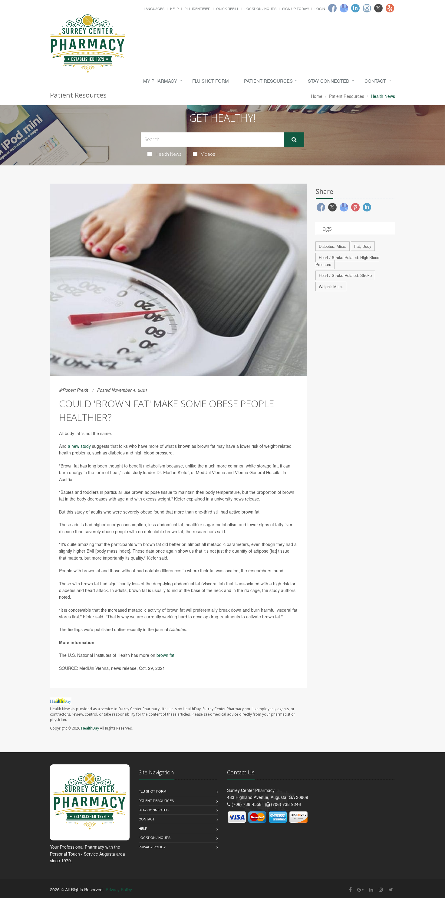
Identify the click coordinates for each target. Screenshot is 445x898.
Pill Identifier (197, 8)
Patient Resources (268, 81)
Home (316, 96)
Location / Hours (260, 8)
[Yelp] (390, 8)
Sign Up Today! (295, 8)
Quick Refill (227, 8)
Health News (169, 154)
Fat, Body (362, 246)
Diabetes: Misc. (332, 246)
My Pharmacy (160, 81)
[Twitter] (378, 8)
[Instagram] (367, 8)
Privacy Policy (152, 846)
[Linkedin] (355, 8)
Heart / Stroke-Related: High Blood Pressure (347, 260)
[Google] (344, 8)
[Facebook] (332, 8)
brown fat (165, 655)
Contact (375, 81)
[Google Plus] (360, 889)
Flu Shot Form (210, 81)
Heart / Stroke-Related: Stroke (345, 275)
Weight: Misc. (331, 286)
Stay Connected (328, 81)
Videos (208, 154)
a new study (79, 446)
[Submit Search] (294, 139)
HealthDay (90, 728)
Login (320, 8)
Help (174, 8)
